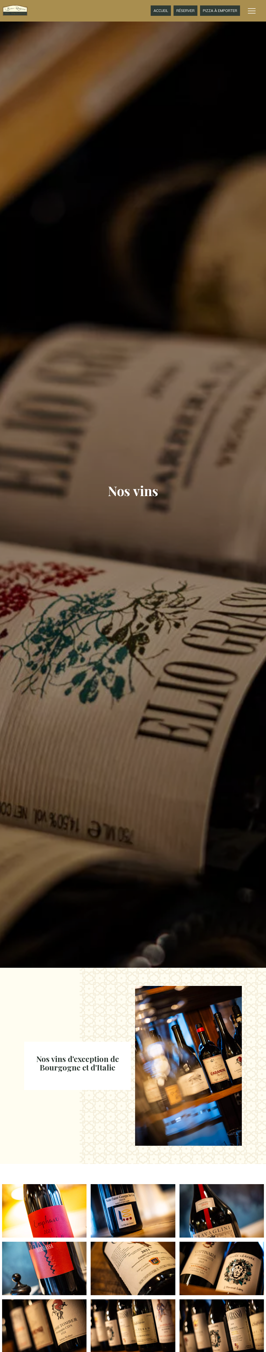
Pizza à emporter (220, 10)
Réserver (185, 10)
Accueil (161, 10)
